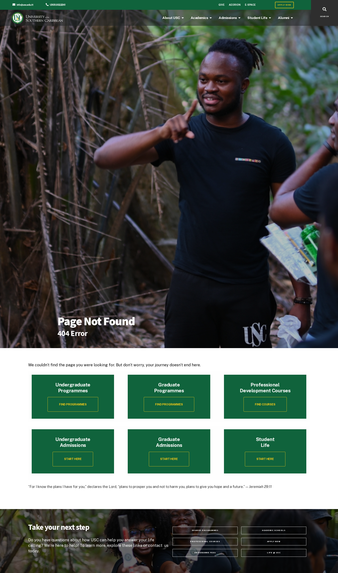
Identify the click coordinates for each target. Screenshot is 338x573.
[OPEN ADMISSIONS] (239, 18)
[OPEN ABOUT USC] (182, 18)
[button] (265, 404)
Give (221, 4)
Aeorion (235, 4)
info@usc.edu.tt (25, 4)
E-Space (250, 4)
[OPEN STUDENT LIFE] (270, 18)
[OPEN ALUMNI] (292, 18)
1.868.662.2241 (57, 4)
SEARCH (324, 16)
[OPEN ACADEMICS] (210, 18)
